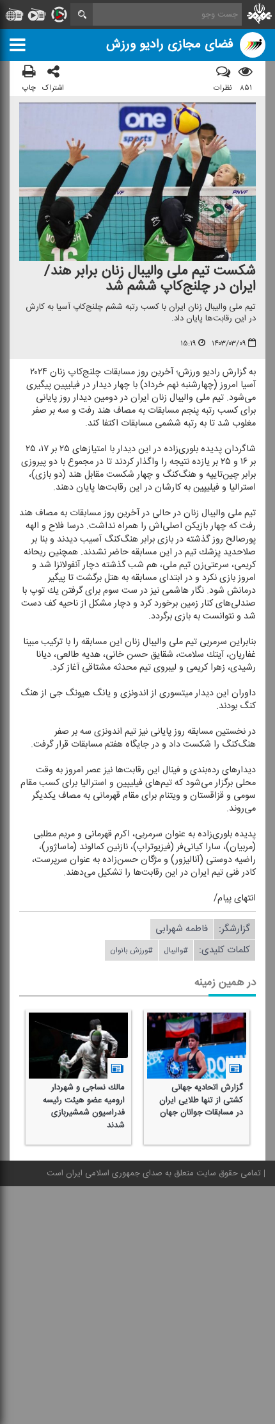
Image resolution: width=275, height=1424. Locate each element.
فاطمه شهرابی (181, 929)
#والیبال (176, 950)
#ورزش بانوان (131, 950)
